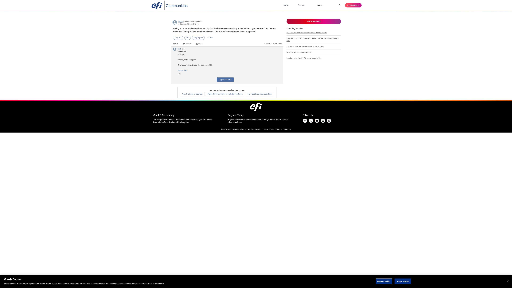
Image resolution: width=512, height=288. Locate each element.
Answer (188, 44)
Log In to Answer (225, 80)
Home (285, 5)
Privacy (277, 129)
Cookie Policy (158, 284)
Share (200, 44)
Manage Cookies (383, 281)
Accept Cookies (403, 281)
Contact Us (287, 129)
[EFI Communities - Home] (170, 5)
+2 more (210, 38)
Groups (301, 5)
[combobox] (326, 5)
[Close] (508, 281)
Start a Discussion (314, 21)
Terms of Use (268, 129)
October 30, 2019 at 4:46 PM (188, 24)
